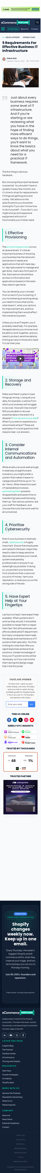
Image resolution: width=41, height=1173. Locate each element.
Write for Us (7, 1101)
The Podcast (7, 1049)
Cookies (20, 1157)
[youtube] (32, 720)
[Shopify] (20, 9)
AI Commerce (8, 1057)
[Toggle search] (37, 22)
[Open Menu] (3, 29)
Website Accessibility (20, 1161)
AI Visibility (7, 1078)
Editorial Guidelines (10, 1123)
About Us (24, 29)
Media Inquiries (8, 1105)
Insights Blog (7, 1045)
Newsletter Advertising (12, 1097)
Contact (34, 29)
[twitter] (20, 720)
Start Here (6, 1070)
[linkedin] (15, 720)
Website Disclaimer (20, 1148)
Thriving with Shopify (11, 1061)
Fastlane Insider (9, 1053)
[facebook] (9, 720)
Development (13, 37)
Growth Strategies (10, 1074)
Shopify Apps (8, 1082)
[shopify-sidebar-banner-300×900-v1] (20, 796)
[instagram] (26, 720)
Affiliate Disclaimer (20, 1153)
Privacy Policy (20, 1140)
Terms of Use (21, 1135)
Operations (29, 37)
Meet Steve (7, 1119)
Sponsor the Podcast (11, 1093)
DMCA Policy (20, 1144)
